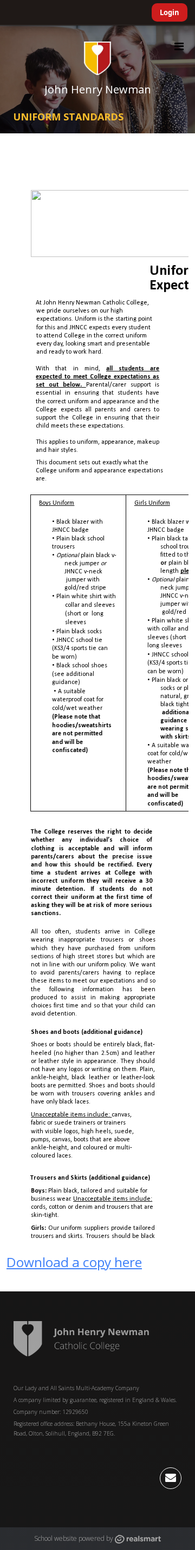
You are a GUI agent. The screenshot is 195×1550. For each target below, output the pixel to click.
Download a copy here (74, 1262)
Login (169, 12)
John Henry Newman (97, 89)
